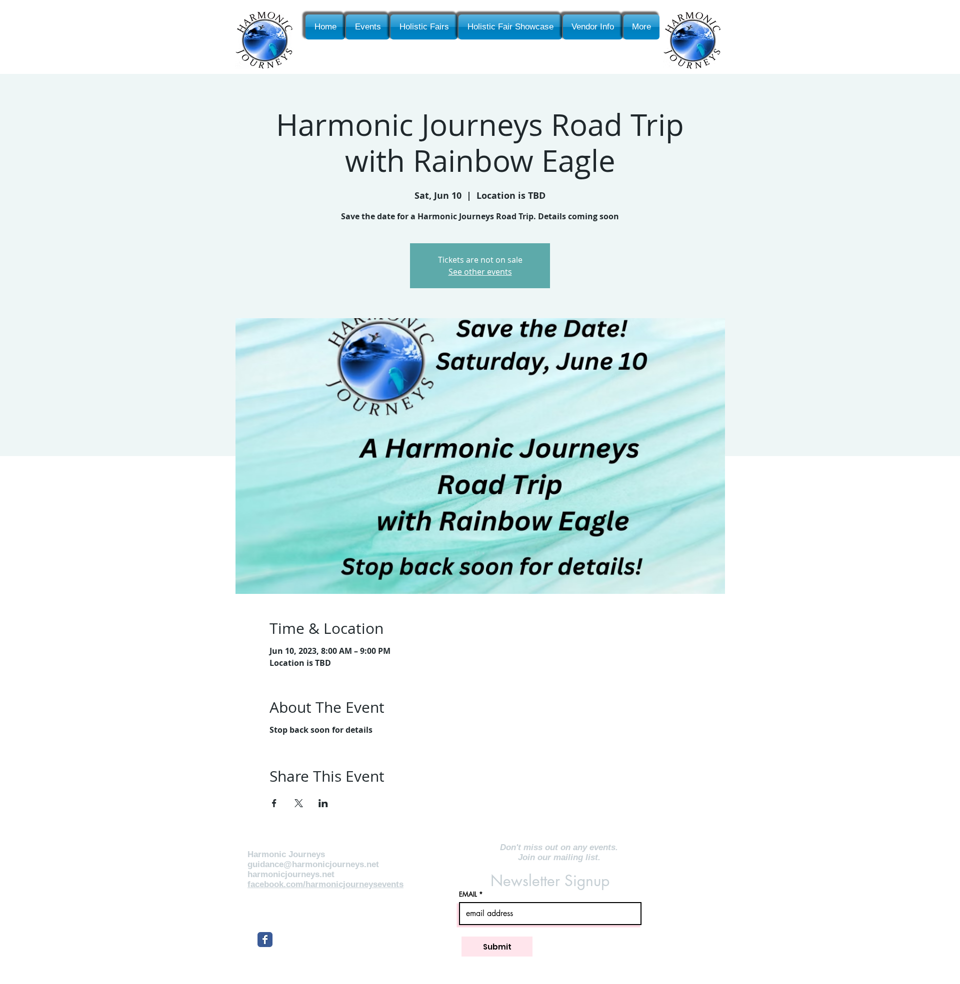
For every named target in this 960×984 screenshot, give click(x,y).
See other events (480, 271)
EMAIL (468, 894)
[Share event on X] (299, 803)
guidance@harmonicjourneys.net (313, 864)
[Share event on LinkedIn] (323, 803)
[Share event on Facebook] (274, 803)
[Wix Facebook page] (265, 939)
